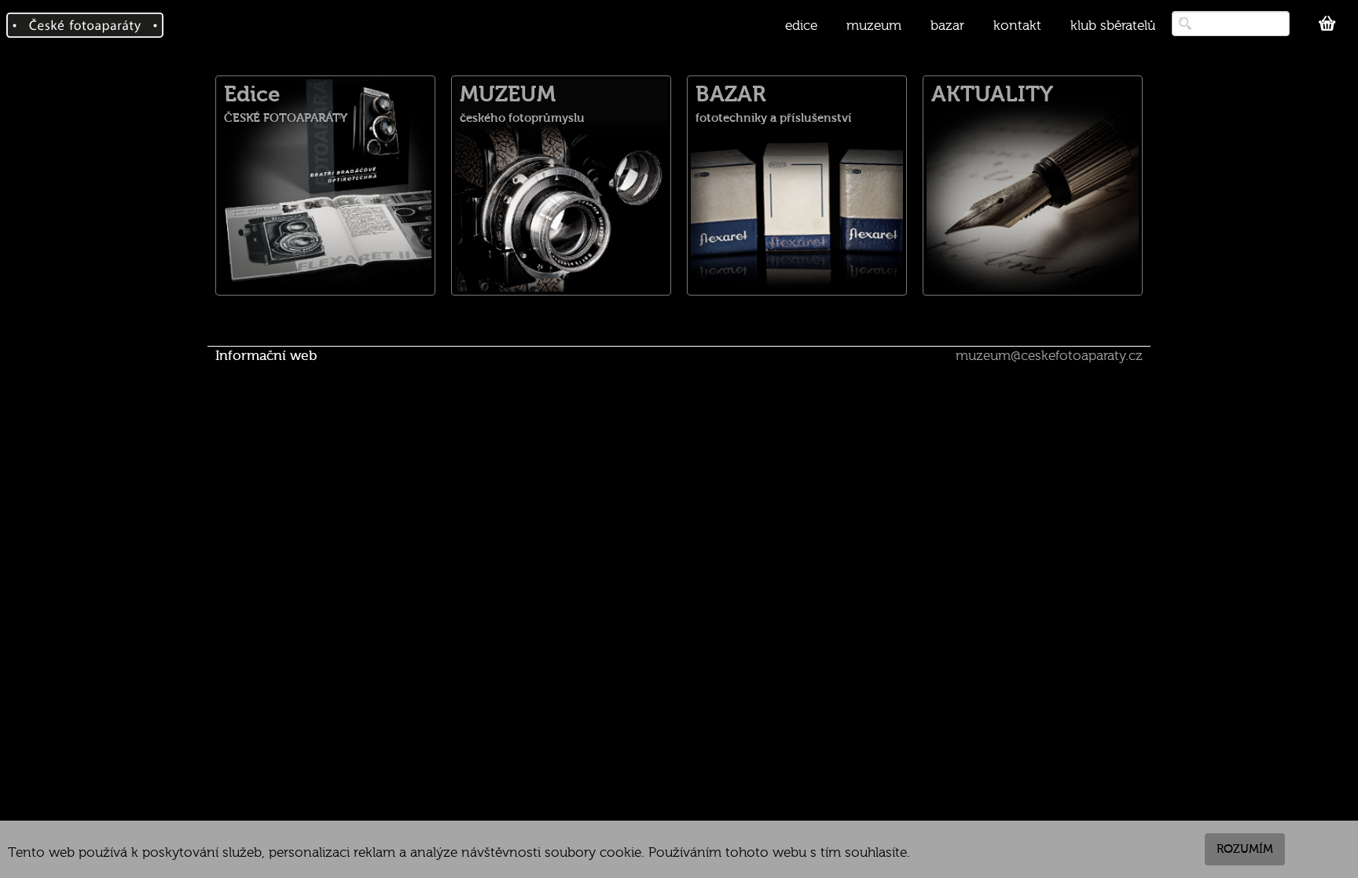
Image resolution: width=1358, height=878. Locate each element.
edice (801, 25)
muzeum (873, 25)
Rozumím (1245, 849)
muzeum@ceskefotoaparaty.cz (1049, 355)
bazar (947, 25)
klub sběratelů (1112, 25)
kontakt (1017, 25)
